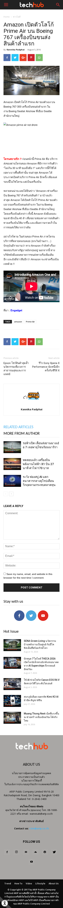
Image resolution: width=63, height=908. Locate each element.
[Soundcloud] (35, 852)
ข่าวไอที (16, 16)
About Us (54, 883)
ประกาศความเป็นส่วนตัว (31, 776)
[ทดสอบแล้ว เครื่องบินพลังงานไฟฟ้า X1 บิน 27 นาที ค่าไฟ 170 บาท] (12, 464)
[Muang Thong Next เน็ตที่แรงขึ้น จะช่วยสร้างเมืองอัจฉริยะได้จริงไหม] (12, 718)
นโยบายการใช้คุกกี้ (31, 780)
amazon (18, 321)
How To (18, 883)
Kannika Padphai (16, 49)
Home (7, 16)
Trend (7, 883)
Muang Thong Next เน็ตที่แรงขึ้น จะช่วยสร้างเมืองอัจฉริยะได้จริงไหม (41, 717)
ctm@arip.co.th (39, 828)
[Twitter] (54, 852)
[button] (58, 4)
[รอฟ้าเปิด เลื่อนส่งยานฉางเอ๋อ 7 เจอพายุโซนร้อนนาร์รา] (12, 447)
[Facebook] (7, 852)
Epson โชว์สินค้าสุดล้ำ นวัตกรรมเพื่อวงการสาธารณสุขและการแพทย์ (16, 369)
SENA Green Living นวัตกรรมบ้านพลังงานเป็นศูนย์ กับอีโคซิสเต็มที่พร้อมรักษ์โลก (40, 644)
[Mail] (25, 852)
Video (29, 883)
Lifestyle (40, 883)
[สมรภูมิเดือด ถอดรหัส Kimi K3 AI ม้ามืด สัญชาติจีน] (12, 701)
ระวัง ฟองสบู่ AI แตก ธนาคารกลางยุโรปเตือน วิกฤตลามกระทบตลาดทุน (39, 481)
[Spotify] (44, 852)
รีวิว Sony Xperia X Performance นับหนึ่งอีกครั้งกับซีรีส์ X (45, 367)
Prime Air (30, 321)
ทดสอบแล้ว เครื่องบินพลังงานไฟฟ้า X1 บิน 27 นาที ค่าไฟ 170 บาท (38, 464)
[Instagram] (16, 852)
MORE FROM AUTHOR (22, 434)
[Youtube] (31, 861)
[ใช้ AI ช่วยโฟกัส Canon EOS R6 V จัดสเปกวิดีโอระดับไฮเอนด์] (12, 684)
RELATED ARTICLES (18, 427)
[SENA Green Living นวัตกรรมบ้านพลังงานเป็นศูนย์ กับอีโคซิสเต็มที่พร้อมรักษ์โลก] (12, 645)
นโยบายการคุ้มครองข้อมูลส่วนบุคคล (31, 773)
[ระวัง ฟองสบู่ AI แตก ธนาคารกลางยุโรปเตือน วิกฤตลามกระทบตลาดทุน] (12, 481)
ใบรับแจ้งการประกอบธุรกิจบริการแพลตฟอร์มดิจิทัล (31, 784)
